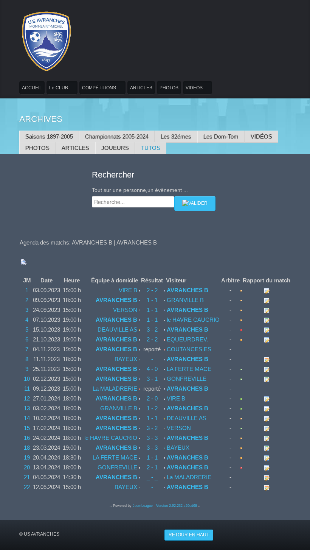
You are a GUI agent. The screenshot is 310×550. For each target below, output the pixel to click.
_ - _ (152, 359)
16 (27, 438)
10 (27, 378)
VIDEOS (194, 87)
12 (27, 398)
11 (27, 388)
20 (27, 467)
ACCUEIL (32, 87)
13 (27, 408)
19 (27, 457)
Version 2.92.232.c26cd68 (176, 506)
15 (27, 428)
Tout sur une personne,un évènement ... (140, 190)
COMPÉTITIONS (99, 87)
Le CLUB (58, 87)
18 (27, 447)
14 (27, 418)
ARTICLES (141, 87)
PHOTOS (169, 87)
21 (27, 477)
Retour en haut (189, 535)
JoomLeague (143, 506)
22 (27, 487)
